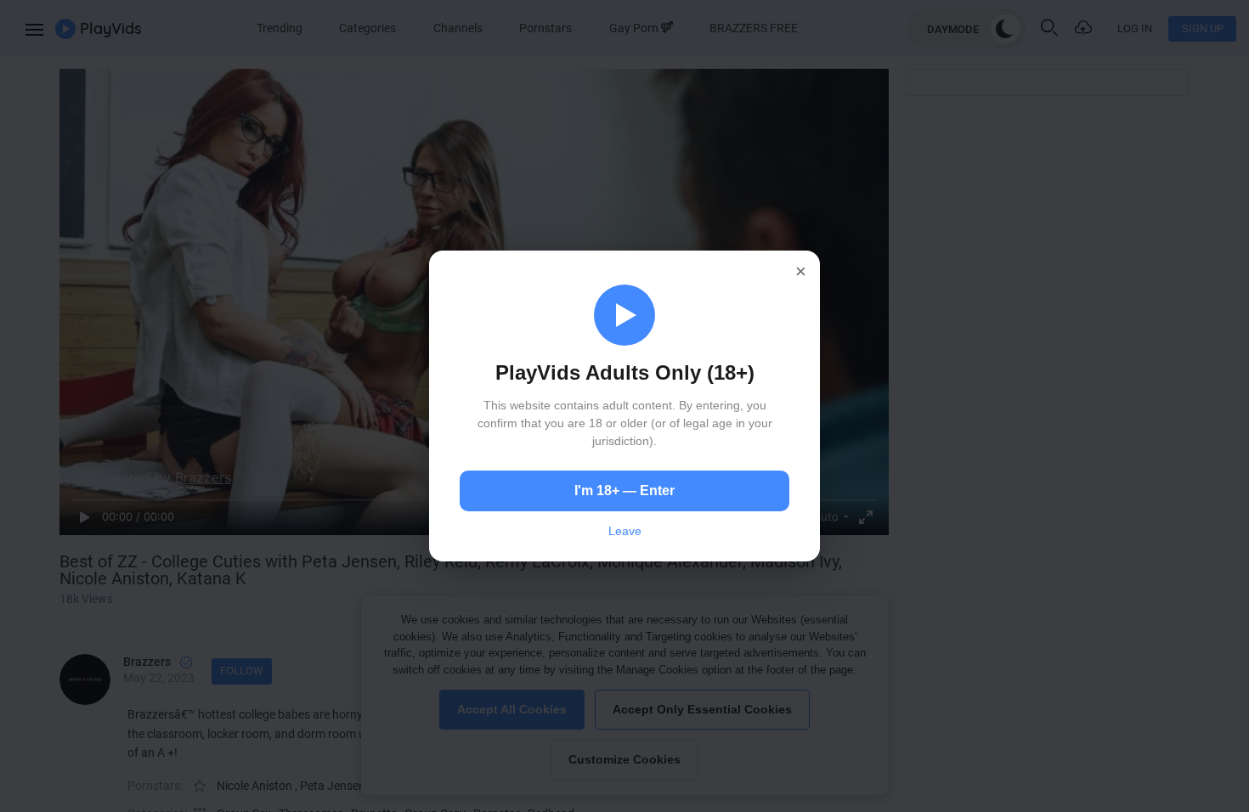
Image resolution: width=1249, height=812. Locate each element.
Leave (624, 531)
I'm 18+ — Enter (624, 490)
